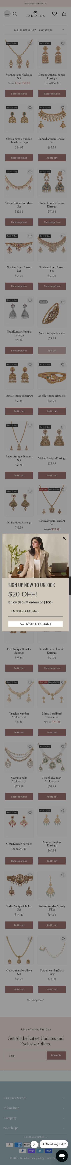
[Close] (64, 538)
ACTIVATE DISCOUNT (35, 624)
